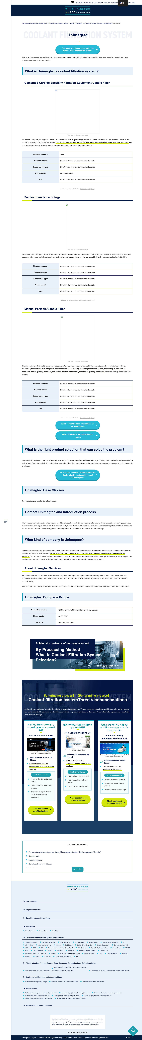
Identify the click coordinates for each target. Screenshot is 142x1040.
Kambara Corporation (48, 942)
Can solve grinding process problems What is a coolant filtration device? (78, 49)
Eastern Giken (93, 942)
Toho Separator (38, 951)
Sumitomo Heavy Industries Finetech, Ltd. (60, 948)
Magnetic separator (36, 860)
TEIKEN (127, 948)
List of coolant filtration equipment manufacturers (45, 938)
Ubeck (37, 956)
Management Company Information (39, 1005)
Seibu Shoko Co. (65, 942)
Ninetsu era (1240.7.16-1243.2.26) (35, 953)
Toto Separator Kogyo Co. (110, 942)
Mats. (100, 953)
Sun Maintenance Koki (121, 945)
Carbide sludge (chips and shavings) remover (107, 993)
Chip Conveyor (34, 856)
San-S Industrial (80, 942)
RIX (77, 956)
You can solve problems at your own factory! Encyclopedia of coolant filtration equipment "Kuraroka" (105, 2)
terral (27, 951)
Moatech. (125, 953)
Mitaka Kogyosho (112, 953)
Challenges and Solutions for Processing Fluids (44, 977)
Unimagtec (47, 956)
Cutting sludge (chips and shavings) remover (97, 995)
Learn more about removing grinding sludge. (77, 435)
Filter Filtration (29, 931)
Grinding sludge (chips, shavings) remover (66, 995)
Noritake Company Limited (87, 951)
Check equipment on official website (40, 809)
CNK (26, 948)
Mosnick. (28, 956)
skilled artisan (82, 948)
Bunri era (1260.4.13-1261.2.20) (70, 953)
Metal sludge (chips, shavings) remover (37, 995)
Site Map (127, 1038)
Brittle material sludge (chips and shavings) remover (41, 993)
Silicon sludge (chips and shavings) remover (38, 998)
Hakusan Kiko (104, 951)
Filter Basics (33, 868)
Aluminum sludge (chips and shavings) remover (71, 998)
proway (53, 953)
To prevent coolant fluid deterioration (94, 981)
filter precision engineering (63, 956)
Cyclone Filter (43, 931)
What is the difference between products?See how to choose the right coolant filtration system (77, 475)
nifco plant (71, 951)
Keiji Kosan (68, 945)
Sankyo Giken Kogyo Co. (84, 945)
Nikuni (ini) (60, 951)
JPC (42, 948)
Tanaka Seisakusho (31, 942)
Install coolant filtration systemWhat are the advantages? (77, 424)
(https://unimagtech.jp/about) (87, 189)
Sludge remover (32, 988)
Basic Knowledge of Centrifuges (40, 864)
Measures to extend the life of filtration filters (64, 981)
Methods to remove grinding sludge (36, 981)
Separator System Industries (99, 948)
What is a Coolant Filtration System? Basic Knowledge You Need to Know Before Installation (61, 963)
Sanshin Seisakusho (103, 945)
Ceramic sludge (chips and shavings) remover (75, 993)
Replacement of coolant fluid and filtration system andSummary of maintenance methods (69, 968)
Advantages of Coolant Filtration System (37, 970)
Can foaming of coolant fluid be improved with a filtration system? (110, 970)
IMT (124, 942)
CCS (34, 948)
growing (58, 945)
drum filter (55, 931)
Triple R (49, 951)
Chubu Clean (117, 948)
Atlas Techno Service (44, 945)
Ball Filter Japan (89, 953)
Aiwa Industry (29, 945)
